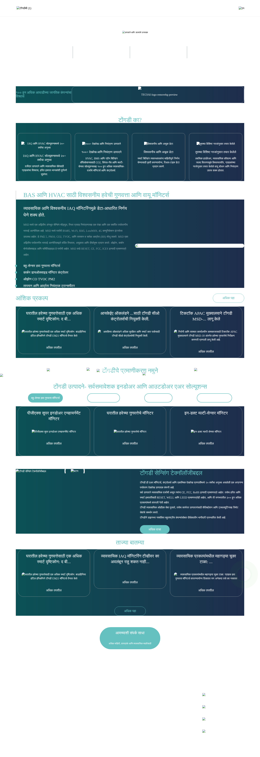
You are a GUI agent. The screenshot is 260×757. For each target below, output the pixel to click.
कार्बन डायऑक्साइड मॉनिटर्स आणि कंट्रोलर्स (43, 704)
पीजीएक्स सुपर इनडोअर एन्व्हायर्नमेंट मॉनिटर (54, 416)
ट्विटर (211, 707)
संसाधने (187, 8)
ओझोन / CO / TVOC (158, 398)
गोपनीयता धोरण (128, 750)
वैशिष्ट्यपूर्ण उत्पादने (146, 750)
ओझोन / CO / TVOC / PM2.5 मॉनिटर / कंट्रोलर (46, 713)
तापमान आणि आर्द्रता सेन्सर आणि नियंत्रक (42, 722)
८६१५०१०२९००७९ (166, 720)
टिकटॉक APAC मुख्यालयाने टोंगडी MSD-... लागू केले (206, 316)
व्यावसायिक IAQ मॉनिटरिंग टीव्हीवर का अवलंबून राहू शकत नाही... (130, 559)
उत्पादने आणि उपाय (133, 8)
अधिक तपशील (54, 347)
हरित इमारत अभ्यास (91, 704)
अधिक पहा (228, 298)
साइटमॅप (160, 750)
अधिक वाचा (154, 529)
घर (118, 8)
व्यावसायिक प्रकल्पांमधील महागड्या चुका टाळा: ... (206, 559)
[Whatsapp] (243, 574)
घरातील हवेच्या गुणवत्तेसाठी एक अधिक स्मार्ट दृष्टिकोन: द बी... (54, 316)
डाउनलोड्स (87, 695)
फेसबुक (211, 695)
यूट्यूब (211, 731)
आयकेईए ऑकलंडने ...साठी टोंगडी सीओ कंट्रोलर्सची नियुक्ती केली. (130, 316)
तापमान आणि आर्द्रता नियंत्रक (214, 398)
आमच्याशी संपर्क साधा (205, 8)
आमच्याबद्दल (151, 8)
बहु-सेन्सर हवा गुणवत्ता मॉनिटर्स (45, 398)
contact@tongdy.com (162, 715)
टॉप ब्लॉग (170, 750)
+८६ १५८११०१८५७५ (165, 709)
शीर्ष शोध (180, 750)
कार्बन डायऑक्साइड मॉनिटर (103, 398)
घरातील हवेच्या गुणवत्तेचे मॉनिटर (130, 413)
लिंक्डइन (212, 719)
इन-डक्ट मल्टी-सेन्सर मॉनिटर (206, 413)
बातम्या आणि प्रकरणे (170, 8)
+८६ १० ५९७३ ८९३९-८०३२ (165, 704)
